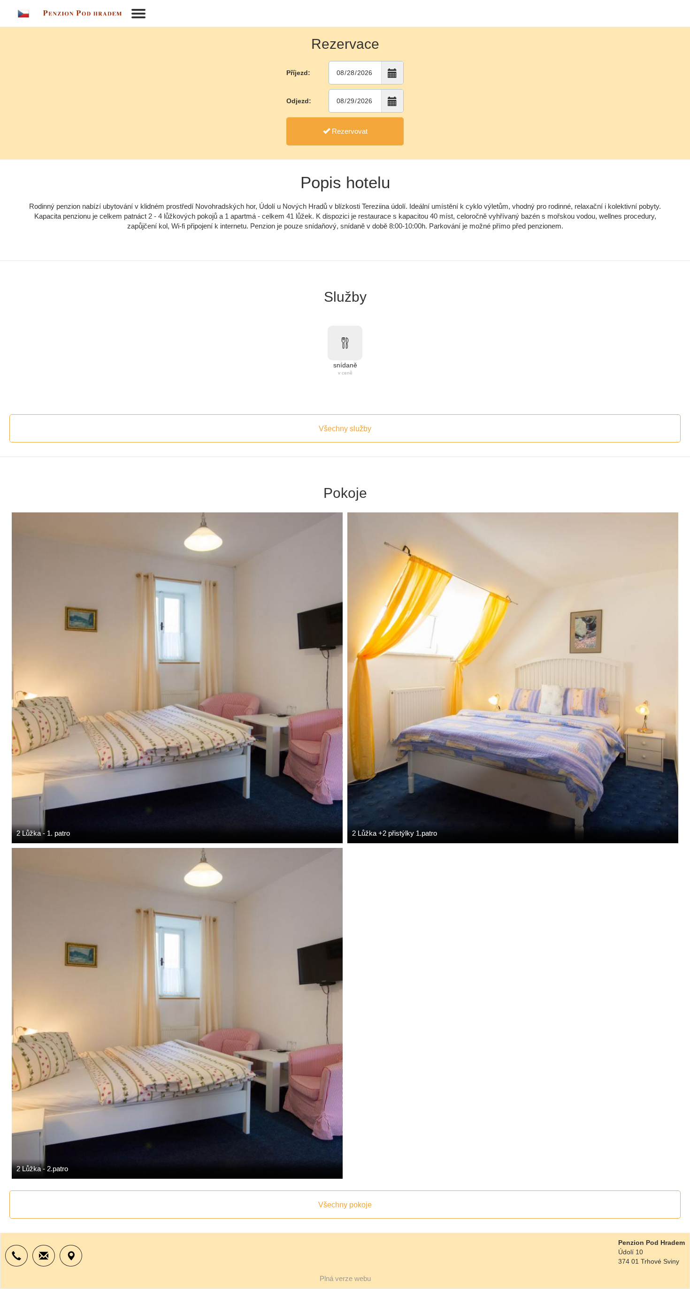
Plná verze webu (345, 1278)
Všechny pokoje (345, 1205)
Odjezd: (298, 101)
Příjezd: (298, 72)
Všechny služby (345, 429)
